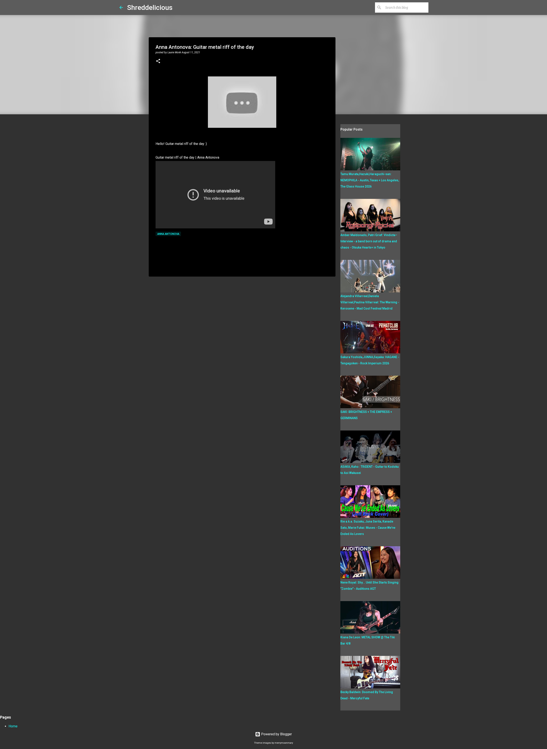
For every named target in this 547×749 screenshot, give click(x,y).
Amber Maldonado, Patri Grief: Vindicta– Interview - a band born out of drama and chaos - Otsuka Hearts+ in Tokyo (368, 241)
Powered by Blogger (276, 734)
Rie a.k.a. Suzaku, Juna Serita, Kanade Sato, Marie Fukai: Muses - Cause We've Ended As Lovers (367, 528)
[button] (158, 61)
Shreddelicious (149, 7)
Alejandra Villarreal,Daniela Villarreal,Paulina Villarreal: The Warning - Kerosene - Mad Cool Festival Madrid (369, 302)
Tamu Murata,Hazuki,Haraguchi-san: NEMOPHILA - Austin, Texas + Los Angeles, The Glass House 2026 (369, 180)
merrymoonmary (284, 743)
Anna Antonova (168, 233)
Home (13, 726)
